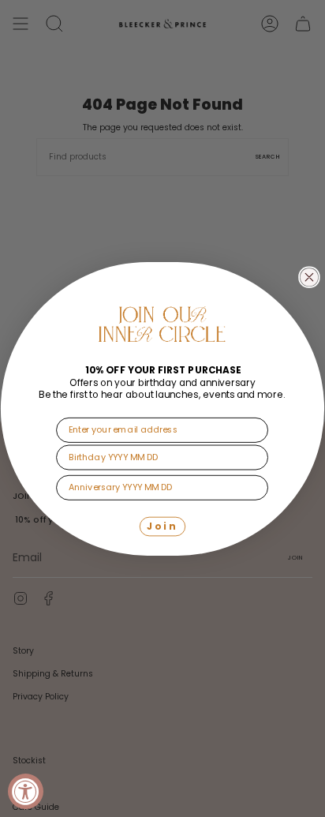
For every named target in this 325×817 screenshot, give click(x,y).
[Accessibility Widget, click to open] (25, 791)
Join (162, 526)
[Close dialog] (309, 277)
